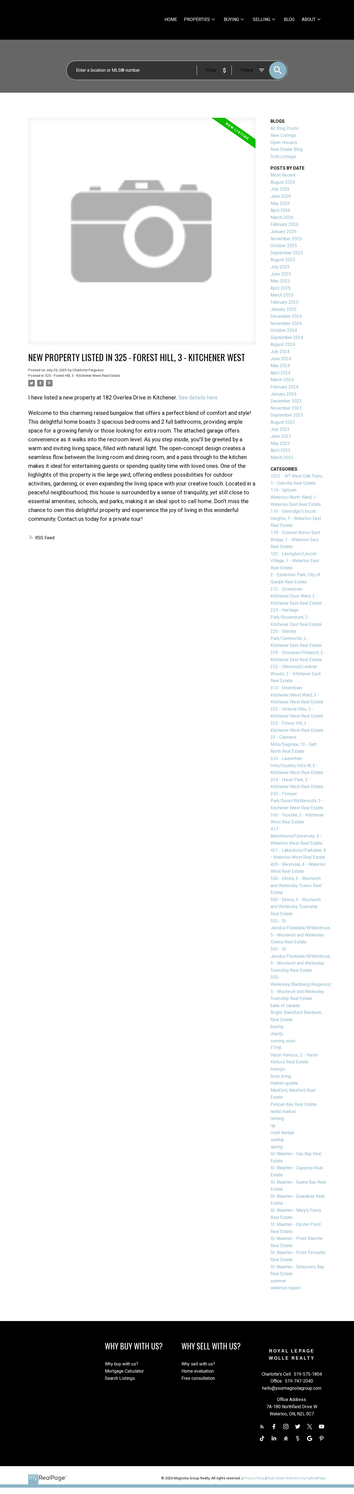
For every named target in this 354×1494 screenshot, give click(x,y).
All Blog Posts (284, 128)
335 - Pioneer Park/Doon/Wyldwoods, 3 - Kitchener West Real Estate (297, 800)
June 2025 (280, 274)
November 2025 (286, 238)
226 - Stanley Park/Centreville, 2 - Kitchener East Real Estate (296, 638)
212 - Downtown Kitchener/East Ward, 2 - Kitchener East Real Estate (296, 596)
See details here (198, 397)
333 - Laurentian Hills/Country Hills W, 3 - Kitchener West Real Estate (296, 765)
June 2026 (280, 196)
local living (280, 1076)
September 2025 (286, 252)
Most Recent (282, 175)
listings (277, 1069)
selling (276, 1139)
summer (278, 1281)
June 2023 (280, 436)
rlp (272, 1125)
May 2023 (280, 443)
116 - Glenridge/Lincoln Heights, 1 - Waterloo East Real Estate (295, 518)
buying (276, 1026)
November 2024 (286, 323)
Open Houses (283, 142)
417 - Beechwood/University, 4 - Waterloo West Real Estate (296, 836)
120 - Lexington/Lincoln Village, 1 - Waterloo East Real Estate (294, 560)
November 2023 (286, 408)
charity (276, 1033)
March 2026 (281, 217)
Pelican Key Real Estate (293, 1104)
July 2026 (280, 189)
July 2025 (280, 267)
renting (277, 1118)
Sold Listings (283, 156)
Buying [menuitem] (231, 19)
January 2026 (283, 231)
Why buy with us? (121, 1364)
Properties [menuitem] (197, 19)
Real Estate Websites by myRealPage (296, 1478)
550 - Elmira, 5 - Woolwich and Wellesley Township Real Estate (295, 906)
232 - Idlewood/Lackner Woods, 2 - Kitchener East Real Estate (295, 673)
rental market (283, 1111)
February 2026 (284, 224)
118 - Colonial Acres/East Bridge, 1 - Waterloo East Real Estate (295, 539)
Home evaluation (197, 1371)
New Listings (283, 135)
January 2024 (283, 394)
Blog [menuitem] (289, 19)
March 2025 (281, 295)
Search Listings (120, 1378)
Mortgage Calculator (124, 1371)
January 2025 (283, 309)
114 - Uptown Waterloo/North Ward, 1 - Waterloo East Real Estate (295, 497)
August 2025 (282, 259)
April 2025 (280, 288)
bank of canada (285, 1005)
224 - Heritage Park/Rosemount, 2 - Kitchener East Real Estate (296, 617)
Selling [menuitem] (261, 19)
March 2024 (281, 379)
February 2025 (284, 302)
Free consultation (198, 1378)
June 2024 (280, 358)
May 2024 (280, 365)
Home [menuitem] (171, 19)
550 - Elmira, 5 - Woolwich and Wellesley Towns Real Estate (295, 885)
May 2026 (280, 203)
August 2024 (282, 344)
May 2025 (280, 281)
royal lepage (282, 1132)
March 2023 (281, 457)
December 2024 (286, 316)
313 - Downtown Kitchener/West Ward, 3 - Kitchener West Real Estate (296, 695)
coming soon (282, 1041)
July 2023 (280, 429)
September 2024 (286, 337)
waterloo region (285, 1287)
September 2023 (286, 415)
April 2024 (280, 372)
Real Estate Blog (286, 149)
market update (284, 1083)
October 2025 (283, 245)
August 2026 (282, 182)
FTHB (275, 1047)
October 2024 (283, 330)
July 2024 (280, 351)
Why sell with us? (198, 1364)
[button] (262, 1426)
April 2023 (280, 450)
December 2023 (286, 401)
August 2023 (282, 422)
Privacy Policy (254, 1478)
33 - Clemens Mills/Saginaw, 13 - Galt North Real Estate (293, 744)
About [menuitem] (309, 19)
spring (276, 1146)
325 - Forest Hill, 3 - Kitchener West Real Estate (82, 375)
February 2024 (284, 386)
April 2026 (280, 210)
